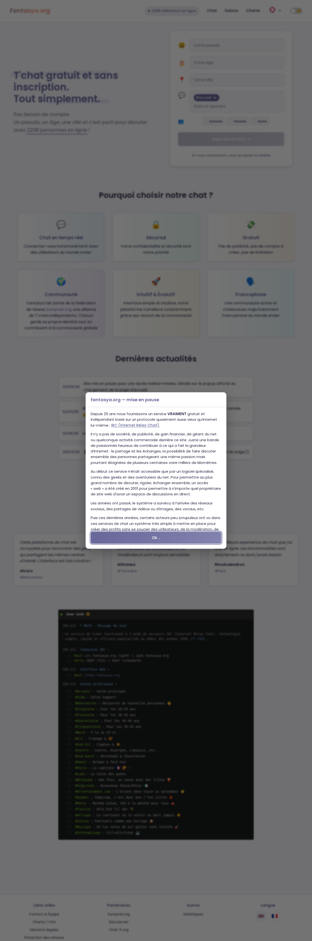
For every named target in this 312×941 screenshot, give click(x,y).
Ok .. (156, 538)
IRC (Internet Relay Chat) (135, 425)
